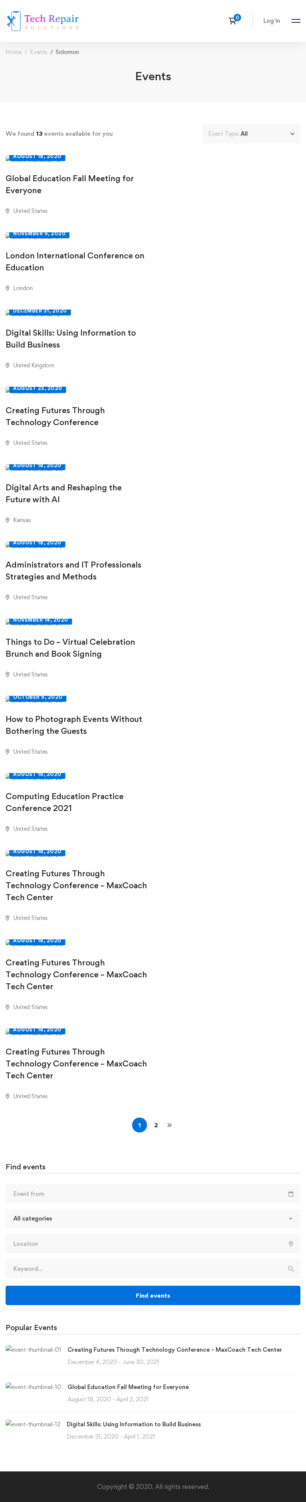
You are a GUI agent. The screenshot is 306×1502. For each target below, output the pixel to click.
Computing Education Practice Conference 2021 (65, 802)
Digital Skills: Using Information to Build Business (134, 1424)
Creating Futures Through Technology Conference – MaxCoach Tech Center (175, 1349)
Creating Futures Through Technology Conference (55, 416)
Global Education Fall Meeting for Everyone (128, 1387)
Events (38, 52)
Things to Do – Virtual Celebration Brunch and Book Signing (70, 648)
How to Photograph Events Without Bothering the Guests (74, 725)
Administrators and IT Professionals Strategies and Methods (73, 570)
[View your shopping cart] (235, 20)
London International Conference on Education (75, 261)
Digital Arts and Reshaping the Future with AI (64, 493)
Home (14, 52)
